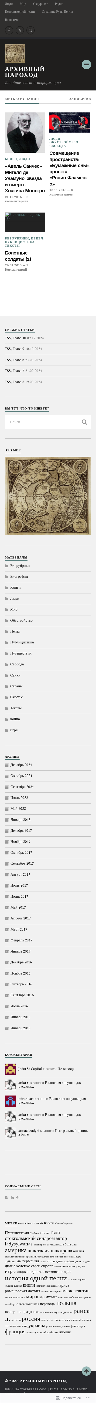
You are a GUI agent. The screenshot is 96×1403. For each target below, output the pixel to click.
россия (31, 1319)
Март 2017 (18, 929)
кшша (54, 1286)
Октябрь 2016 (21, 984)
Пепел (37, 238)
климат (18, 1286)
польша (66, 1303)
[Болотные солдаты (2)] (25, 222)
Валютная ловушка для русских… (50, 1085)
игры (14, 730)
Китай (38, 1223)
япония (65, 1332)
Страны (16, 686)
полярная (13, 1311)
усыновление (53, 1326)
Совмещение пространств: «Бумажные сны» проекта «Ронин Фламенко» (69, 168)
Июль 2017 (19, 885)
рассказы (16, 1320)
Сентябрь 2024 (22, 787)
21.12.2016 (13, 197)
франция (15, 1332)
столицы (10, 1326)
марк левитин (76, 1291)
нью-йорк (10, 1304)
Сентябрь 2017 (22, 863)
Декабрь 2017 (21, 831)
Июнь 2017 (19, 896)
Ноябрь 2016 (20, 973)
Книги (11, 159)
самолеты (46, 1320)
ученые (66, 1326)
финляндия (78, 1326)
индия (22, 1272)
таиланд (22, 1326)
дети (87, 1261)
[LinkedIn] (12, 1197)
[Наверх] (86, 1371)
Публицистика (19, 242)
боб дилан (43, 1256)
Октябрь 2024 (21, 776)
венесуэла (69, 1256)
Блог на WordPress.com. (26, 1389)
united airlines (25, 1223)
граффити (69, 1261)
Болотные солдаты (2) (18, 256)
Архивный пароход (25, 72)
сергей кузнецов (61, 1320)
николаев (63, 1297)
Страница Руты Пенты (57, 12)
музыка (51, 1297)
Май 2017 (18, 907)
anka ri (23, 1083)
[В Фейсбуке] (9, 30)
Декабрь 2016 (21, 962)
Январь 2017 (20, 951)
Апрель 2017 (20, 918)
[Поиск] (84, 422)
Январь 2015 (20, 1028)
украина (36, 1326)
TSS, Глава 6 (14, 382)
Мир (23, 4)
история (64, 1272)
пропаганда (46, 1312)
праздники (30, 1312)
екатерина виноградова (70, 1266)
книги (29, 1285)
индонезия (35, 1272)
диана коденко (17, 1265)
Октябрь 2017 (21, 852)
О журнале (40, 4)
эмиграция (32, 1332)
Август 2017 (20, 874)
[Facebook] (7, 1197)
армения (31, 1256)
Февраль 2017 (21, 940)
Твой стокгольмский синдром (32, 1235)
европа (47, 1265)
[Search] (30, 30)
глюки (43, 1261)
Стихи (15, 675)
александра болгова (62, 1244)
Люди (9, 4)
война (15, 719)
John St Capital (30, 1069)
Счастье (16, 697)
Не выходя (66, 1069)
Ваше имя (11, 20)
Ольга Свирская (63, 1223)
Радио (59, 4)
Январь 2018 (20, 820)
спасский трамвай (81, 1320)
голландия (55, 1261)
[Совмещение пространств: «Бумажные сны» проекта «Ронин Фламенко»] (69, 122)
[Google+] (18, 1197)
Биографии (19, 576)
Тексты (12, 246)
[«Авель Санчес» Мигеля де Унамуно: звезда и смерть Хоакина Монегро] (25, 132)
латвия (34, 1290)
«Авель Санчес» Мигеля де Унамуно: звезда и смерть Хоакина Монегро (25, 178)
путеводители (63, 1312)
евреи (35, 1266)
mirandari (26, 1099)
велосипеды (56, 1256)
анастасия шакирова (50, 1251)
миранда (35, 1297)
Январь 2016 (20, 1017)
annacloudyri (28, 1131)
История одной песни (20, 12)
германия (30, 1261)
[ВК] (20, 30)
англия (78, 1251)
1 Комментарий (16, 267)
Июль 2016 (19, 1006)
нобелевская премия (80, 1297)
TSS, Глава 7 (14, 371)
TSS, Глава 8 (14, 360)
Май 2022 (18, 809)
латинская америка (51, 1291)
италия (72, 1279)
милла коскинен (15, 1297)
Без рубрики (17, 238)
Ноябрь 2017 (20, 842)
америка (16, 1250)
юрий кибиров (48, 1332)
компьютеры (43, 1286)
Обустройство (63, 142)
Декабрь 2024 (21, 765)
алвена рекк (40, 1244)
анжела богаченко (15, 1256)
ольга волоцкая (28, 1304)
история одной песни (36, 1278)
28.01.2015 (13, 265)
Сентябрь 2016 (22, 995)
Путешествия (20, 653)
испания (51, 1272)
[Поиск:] (48, 422)
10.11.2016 (57, 190)
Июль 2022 (19, 798)
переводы (47, 1304)
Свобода (57, 146)
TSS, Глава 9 (14, 349)
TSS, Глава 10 (15, 338)
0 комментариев (16, 199)
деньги (79, 1261)
